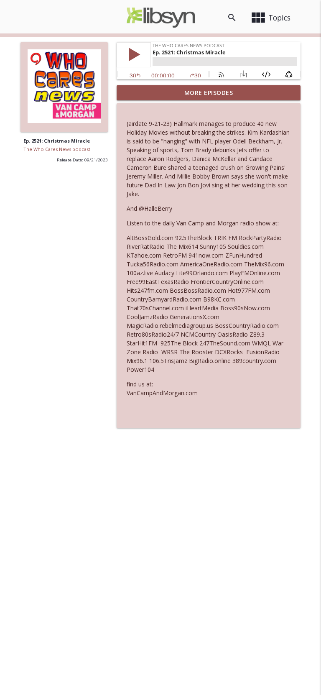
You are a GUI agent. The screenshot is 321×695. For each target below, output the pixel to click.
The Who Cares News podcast (56, 149)
